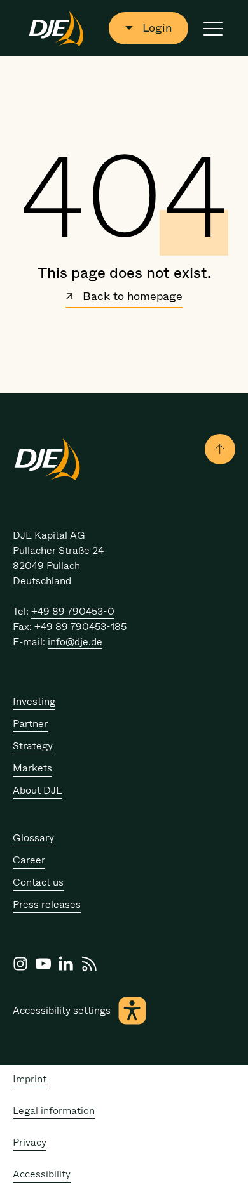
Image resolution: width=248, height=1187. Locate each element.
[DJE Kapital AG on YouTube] (43, 963)
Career (29, 860)
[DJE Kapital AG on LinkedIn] (66, 963)
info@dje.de (75, 641)
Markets (32, 768)
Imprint (29, 1079)
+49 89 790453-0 (72, 611)
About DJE (37, 790)
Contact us (38, 882)
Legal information (54, 1110)
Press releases (47, 904)
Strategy (33, 745)
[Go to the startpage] (56, 28)
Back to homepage (131, 298)
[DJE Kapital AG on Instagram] (20, 963)
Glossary (33, 837)
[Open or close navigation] (213, 28)
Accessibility (42, 1174)
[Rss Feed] (89, 963)
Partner (30, 723)
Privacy (29, 1142)
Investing (34, 701)
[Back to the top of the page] (220, 449)
